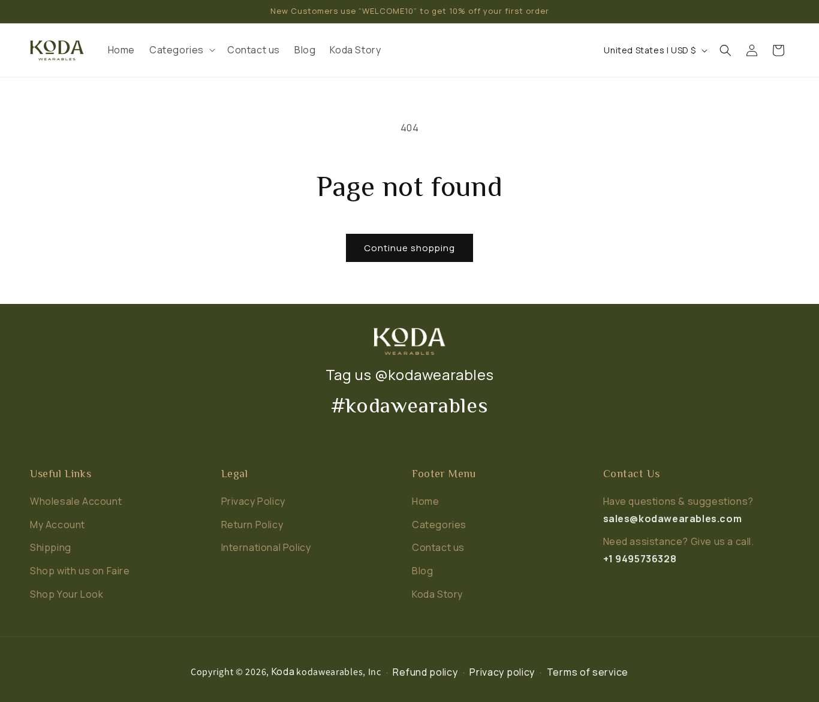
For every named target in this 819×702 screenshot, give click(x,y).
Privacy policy (502, 672)
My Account (57, 524)
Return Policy (252, 524)
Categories (439, 524)
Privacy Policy (253, 501)
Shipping (50, 547)
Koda (283, 671)
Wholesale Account (76, 501)
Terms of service (587, 672)
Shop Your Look (66, 594)
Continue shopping (409, 248)
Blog (422, 570)
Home (425, 501)
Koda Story (437, 594)
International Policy (266, 547)
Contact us (438, 547)
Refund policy (425, 672)
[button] (181, 50)
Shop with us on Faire (80, 570)
